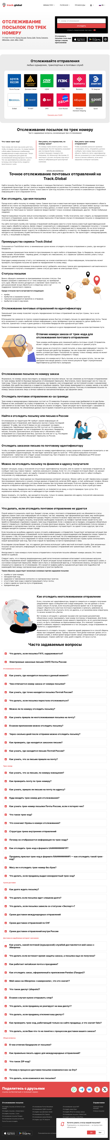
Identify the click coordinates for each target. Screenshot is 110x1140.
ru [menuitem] (103, 5)
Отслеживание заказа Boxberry (42, 1117)
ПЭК (63, 89)
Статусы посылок (98, 1111)
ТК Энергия (95, 89)
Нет (100, 1132)
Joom (12, 40)
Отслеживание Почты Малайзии (42, 1106)
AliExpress (5, 40)
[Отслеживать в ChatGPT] (105, 39)
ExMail (14, 108)
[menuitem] (12, 5)
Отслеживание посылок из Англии (13, 1118)
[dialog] (82, 1128)
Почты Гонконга (42, 38)
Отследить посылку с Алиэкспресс (13, 1111)
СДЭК (47, 89)
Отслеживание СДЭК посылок (42, 1109)
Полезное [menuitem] (64, 5)
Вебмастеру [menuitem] (48, 5)
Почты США (31, 38)
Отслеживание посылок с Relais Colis (74, 1114)
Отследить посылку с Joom (10, 1113)
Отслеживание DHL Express (41, 1114)
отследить (81, 26)
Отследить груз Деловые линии (42, 1112)
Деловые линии (30, 89)
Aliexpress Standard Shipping (79, 110)
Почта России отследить (10, 1121)
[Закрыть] (106, 1120)
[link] (74, 1090)
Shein (21, 40)
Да (91, 1132)
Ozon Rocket (63, 108)
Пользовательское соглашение (48, 1133)
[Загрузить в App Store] (79, 39)
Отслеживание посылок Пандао (12, 1116)
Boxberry (79, 89)
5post (96, 108)
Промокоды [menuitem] (80, 5)
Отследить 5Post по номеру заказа (74, 1112)
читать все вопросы (55, 170)
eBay (16, 40)
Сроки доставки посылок (98, 1107)
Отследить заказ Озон (70, 1109)
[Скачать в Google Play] (95, 39)
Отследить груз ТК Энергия (41, 1119)
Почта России (14, 89)
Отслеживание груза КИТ (71, 1106)
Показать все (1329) (55, 115)
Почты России (21, 38)
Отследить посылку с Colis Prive (73, 1117)
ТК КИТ (30, 108)
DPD (46, 108)
